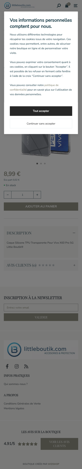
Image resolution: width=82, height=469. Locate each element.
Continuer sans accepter (41, 123)
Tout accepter (41, 111)
